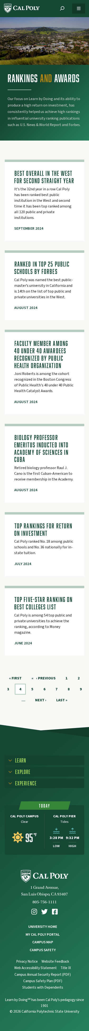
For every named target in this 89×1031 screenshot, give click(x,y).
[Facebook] (55, 911)
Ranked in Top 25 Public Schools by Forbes (42, 267)
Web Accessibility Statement (35, 968)
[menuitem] (34, 911)
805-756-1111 (45, 902)
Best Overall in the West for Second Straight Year (44, 176)
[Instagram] (34, 911)
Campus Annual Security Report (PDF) (42, 974)
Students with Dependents (42, 987)
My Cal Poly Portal (43, 934)
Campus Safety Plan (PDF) (42, 981)
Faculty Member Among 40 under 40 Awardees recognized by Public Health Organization (41, 354)
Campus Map (42, 942)
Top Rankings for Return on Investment (43, 529)
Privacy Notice (27, 961)
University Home (42, 926)
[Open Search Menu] (62, 8)
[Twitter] (44, 911)
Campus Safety (43, 950)
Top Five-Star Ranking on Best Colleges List (43, 603)
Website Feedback (55, 961)
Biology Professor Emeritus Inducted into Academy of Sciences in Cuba (41, 448)
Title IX (66, 968)
